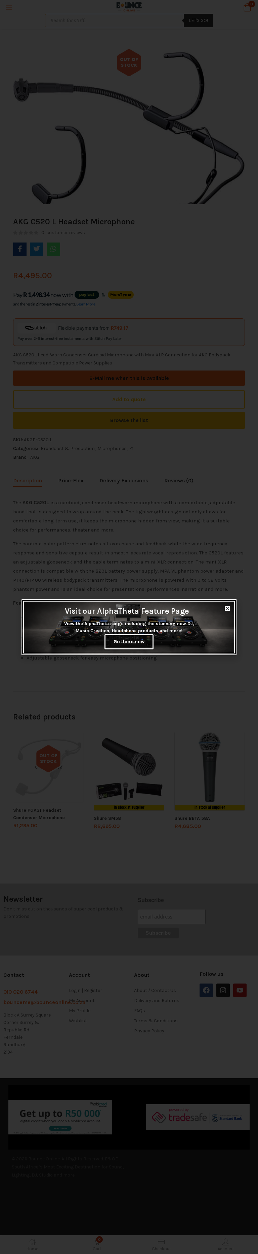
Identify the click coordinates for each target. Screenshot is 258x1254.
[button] (227, 608)
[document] (129, 627)
